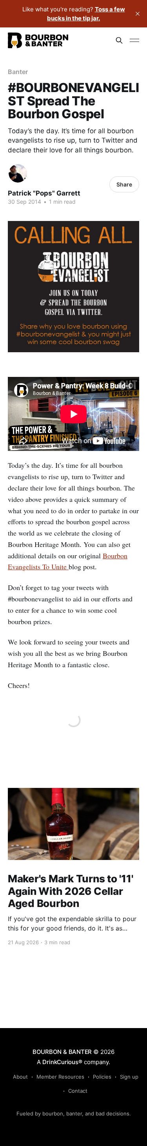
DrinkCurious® (62, 1062)
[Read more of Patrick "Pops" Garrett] (18, 173)
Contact (77, 1091)
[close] (137, 13)
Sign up (129, 1077)
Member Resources (60, 1077)
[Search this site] (119, 40)
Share (124, 184)
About (20, 1077)
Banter (18, 72)
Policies (102, 1077)
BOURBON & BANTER (62, 1051)
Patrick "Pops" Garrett (44, 193)
